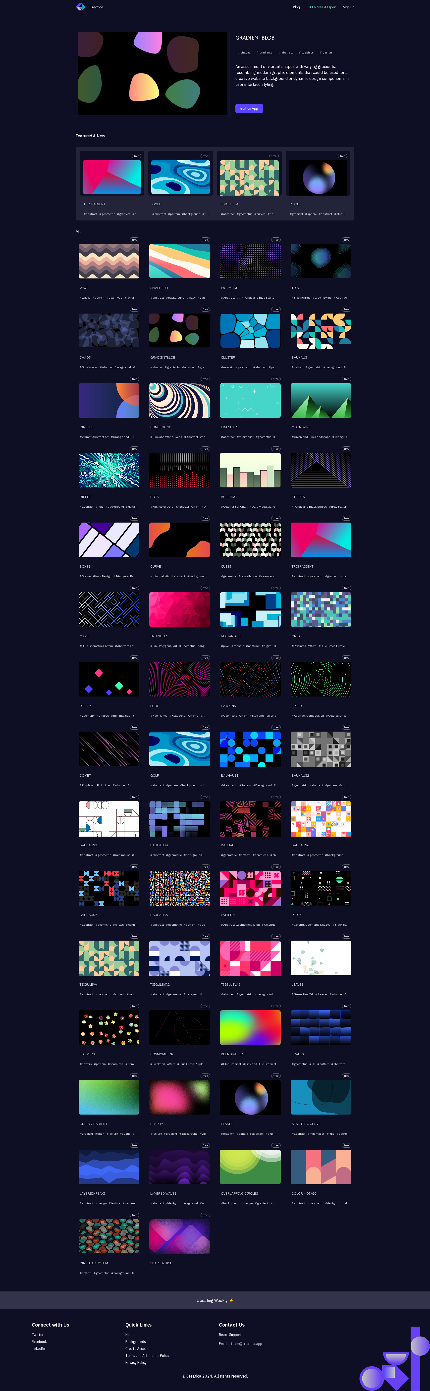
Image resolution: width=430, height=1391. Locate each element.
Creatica (96, 6)
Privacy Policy (136, 1362)
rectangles (231, 636)
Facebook (39, 1341)
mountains (301, 427)
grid (296, 636)
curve (155, 566)
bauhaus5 (229, 845)
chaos (85, 357)
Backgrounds (135, 1341)
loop (154, 705)
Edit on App (249, 108)
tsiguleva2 (160, 984)
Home (129, 1335)
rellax (86, 705)
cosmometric (162, 1054)
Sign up (348, 6)
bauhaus (299, 357)
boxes (85, 566)
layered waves (163, 1193)
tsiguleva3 (230, 984)
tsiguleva (229, 204)
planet (296, 204)
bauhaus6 (300, 845)
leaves (297, 984)
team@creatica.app (246, 1343)
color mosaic (304, 1193)
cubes (226, 566)
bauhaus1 (229, 775)
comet (85, 775)
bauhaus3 (88, 845)
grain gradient (93, 1124)
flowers (87, 1054)
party (297, 914)
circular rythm (94, 1263)
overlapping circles (239, 1193)
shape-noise (161, 1263)
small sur (159, 287)
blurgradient (233, 1054)
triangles (159, 636)
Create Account (137, 1348)
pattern (228, 914)
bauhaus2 (300, 775)
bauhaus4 (159, 845)
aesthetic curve (306, 1124)
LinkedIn (38, 1348)
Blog (296, 6)
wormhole (230, 287)
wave (84, 287)
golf (156, 204)
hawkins (228, 705)
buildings (230, 496)
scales (298, 1054)
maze (84, 636)
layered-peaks (93, 1193)
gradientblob (255, 38)
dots (154, 496)
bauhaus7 (88, 914)
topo (296, 287)
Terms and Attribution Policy (147, 1355)
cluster (228, 357)
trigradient (94, 204)
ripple (85, 496)
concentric (160, 427)
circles (86, 427)
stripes (298, 496)
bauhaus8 (159, 914)
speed (297, 705)
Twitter (38, 1335)
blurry (156, 1124)
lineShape (230, 427)
